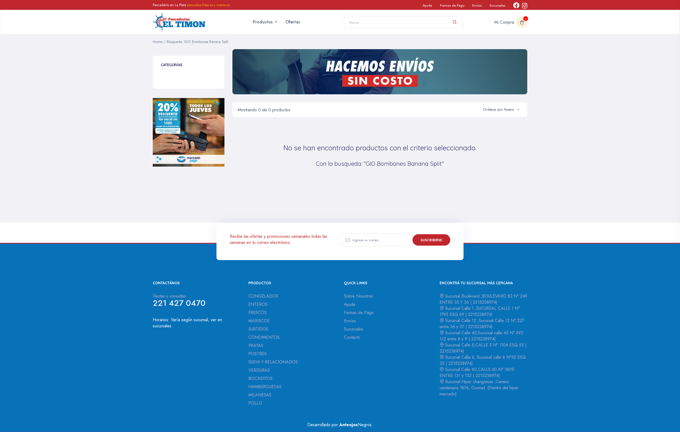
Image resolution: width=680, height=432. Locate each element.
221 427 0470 (179, 303)
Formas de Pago (452, 5)
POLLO (255, 403)
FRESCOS (257, 313)
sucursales (162, 326)
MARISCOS (259, 321)
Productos (263, 22)
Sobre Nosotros (358, 296)
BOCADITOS (260, 378)
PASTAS (255, 345)
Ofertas (293, 22)
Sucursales (497, 5)
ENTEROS (257, 304)
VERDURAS (259, 370)
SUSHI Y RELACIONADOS (273, 362)
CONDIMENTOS (264, 337)
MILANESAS (259, 395)
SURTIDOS (258, 329)
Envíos (477, 5)
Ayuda (427, 5)
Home (157, 41)
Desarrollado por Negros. (340, 425)
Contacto (352, 337)
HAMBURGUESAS (265, 387)
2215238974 (483, 302)
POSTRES (257, 354)
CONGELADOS (263, 296)
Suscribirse (431, 239)
